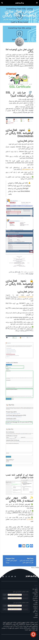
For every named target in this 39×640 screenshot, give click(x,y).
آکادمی (29, 19)
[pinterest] (15, 577)
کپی (5, 594)
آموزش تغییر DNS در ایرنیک (11, 561)
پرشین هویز (36, 586)
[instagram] (6, 577)
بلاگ (25, 19)
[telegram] (3, 577)
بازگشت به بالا (35, 567)
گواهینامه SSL (29, 55)
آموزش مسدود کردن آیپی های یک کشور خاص (26, 561)
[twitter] (12, 577)
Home (34, 19)
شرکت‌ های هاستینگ (27, 112)
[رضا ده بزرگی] (19, 42)
